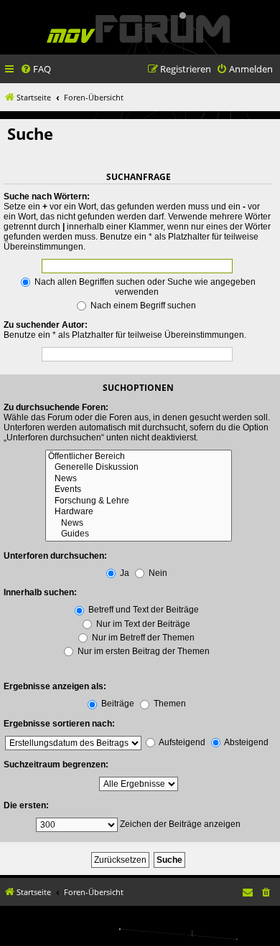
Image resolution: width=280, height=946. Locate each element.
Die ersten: (26, 805)
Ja (123, 573)
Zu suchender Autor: (46, 325)
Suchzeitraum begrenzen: (56, 765)
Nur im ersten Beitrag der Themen (142, 651)
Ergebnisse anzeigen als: (55, 686)
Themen (168, 704)
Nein (156, 573)
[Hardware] (138, 512)
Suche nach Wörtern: (47, 196)
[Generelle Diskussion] (138, 467)
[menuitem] (35, 69)
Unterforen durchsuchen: (55, 556)
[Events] (138, 490)
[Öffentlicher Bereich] (138, 457)
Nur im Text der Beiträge (142, 624)
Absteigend (246, 742)
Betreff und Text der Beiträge (142, 610)
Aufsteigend (181, 742)
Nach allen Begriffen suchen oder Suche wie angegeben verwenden (144, 287)
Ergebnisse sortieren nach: (59, 724)
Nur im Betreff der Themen (142, 638)
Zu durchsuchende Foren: (56, 407)
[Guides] (138, 534)
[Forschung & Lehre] (138, 501)
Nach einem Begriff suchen (142, 306)
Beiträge (116, 704)
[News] (138, 479)
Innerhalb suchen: (40, 592)
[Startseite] (138, 29)
